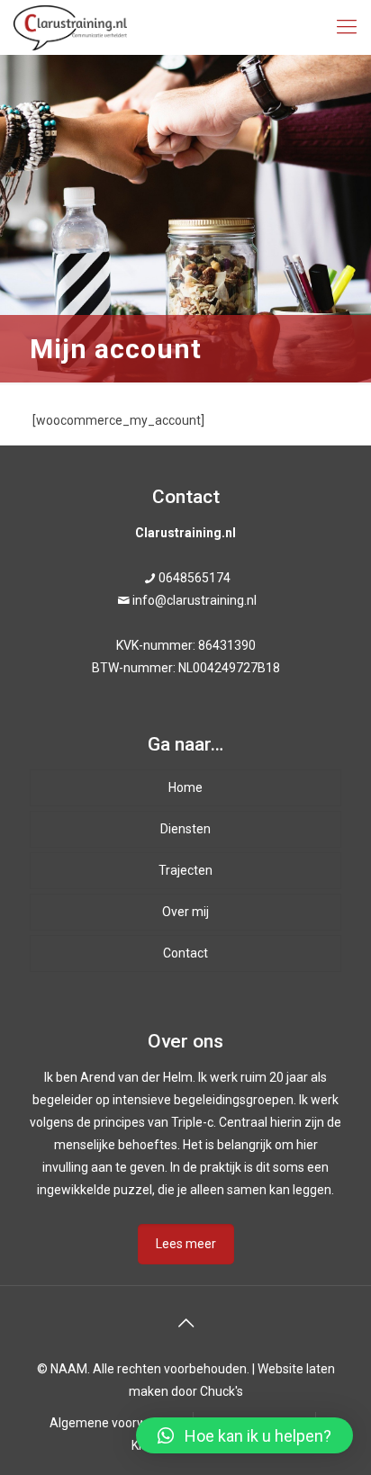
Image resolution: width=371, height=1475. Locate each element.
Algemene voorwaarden (118, 1423)
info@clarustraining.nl (194, 600)
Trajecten (185, 870)
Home (185, 787)
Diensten (185, 829)
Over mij (185, 911)
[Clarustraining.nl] (70, 26)
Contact (185, 953)
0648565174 (194, 578)
